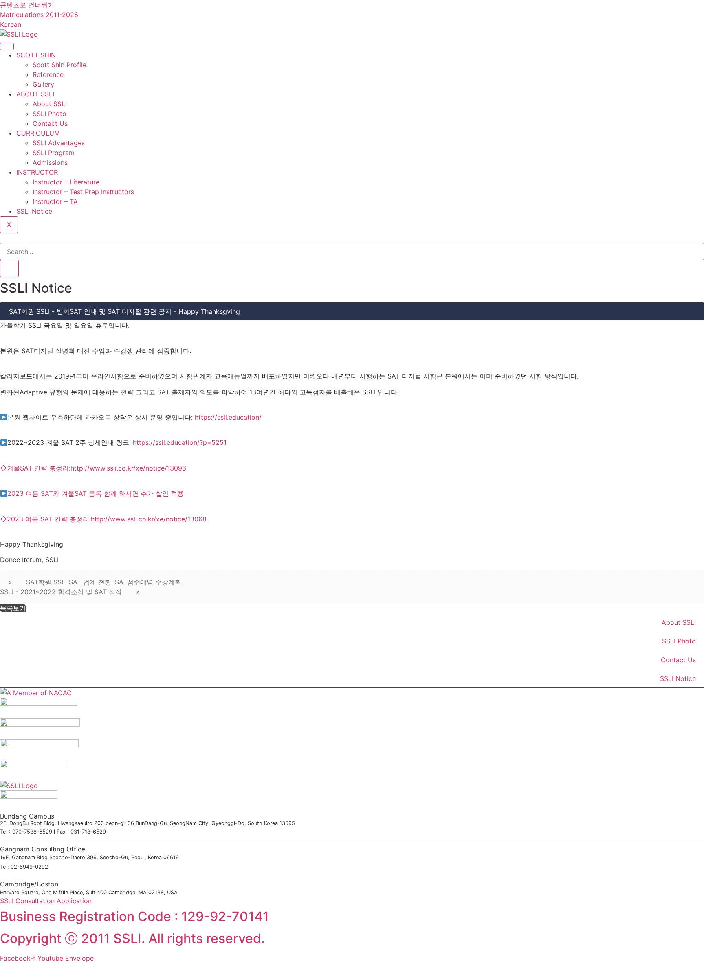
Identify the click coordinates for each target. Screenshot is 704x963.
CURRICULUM (38, 133)
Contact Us (50, 123)
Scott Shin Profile (59, 65)
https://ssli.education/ (228, 417)
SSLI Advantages (59, 143)
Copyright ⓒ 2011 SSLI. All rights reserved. (132, 938)
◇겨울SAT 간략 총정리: (35, 468)
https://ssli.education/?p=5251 (180, 442)
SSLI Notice (34, 211)
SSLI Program (54, 153)
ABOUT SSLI (35, 94)
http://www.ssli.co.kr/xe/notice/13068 (149, 519)
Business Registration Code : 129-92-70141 (134, 916)
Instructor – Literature (66, 182)
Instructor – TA (55, 201)
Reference (48, 74)
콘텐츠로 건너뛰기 (27, 5)
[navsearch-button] (2, 238)
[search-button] (9, 268)
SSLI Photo (49, 113)
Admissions (50, 162)
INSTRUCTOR (37, 172)
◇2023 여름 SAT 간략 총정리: (45, 519)
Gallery (43, 84)
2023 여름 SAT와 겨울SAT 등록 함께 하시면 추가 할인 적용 (95, 493)
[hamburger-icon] (7, 46)
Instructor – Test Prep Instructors (83, 192)
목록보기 (13, 608)
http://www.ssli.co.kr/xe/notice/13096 (128, 468)
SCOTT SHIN (36, 55)
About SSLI (50, 104)
